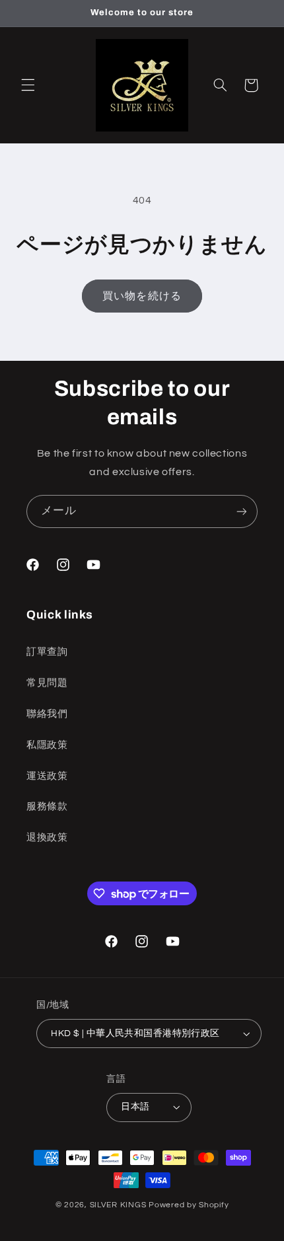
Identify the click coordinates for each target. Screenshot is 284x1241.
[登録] (242, 511)
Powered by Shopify (189, 1205)
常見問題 (47, 683)
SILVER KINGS (119, 1205)
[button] (28, 85)
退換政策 (47, 838)
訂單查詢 (47, 652)
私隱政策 (47, 745)
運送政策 (47, 776)
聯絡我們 (47, 714)
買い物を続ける (141, 296)
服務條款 (47, 806)
